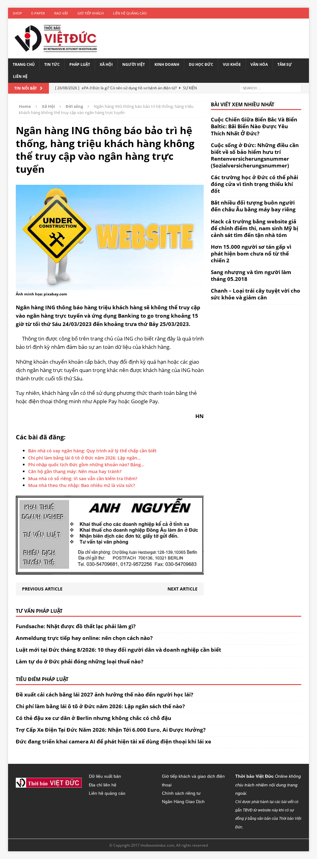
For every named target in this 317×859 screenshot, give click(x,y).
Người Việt (133, 64)
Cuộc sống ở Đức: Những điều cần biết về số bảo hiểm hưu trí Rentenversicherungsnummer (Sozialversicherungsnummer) (255, 155)
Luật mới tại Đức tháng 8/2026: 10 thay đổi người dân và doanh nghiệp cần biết (118, 649)
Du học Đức (201, 64)
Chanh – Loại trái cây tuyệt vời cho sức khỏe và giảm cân (255, 294)
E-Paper (38, 13)
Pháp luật (79, 64)
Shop (17, 13)
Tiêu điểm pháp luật (42, 679)
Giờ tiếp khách (90, 13)
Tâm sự (284, 64)
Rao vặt (61, 13)
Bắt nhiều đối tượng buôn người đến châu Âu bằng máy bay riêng (253, 206)
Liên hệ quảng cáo (130, 13)
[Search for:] (270, 88)
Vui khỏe (232, 64)
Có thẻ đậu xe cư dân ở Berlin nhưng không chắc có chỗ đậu (93, 717)
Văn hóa (259, 64)
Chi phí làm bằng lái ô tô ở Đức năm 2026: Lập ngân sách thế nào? (100, 706)
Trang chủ (24, 64)
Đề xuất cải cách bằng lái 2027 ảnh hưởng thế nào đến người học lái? (104, 694)
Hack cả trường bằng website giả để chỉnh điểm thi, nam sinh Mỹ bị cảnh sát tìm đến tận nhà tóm (254, 228)
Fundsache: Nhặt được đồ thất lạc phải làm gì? (76, 626)
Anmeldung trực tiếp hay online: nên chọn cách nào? (84, 637)
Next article (182, 589)
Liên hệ (20, 76)
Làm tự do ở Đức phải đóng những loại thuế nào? (79, 661)
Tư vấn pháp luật (39, 610)
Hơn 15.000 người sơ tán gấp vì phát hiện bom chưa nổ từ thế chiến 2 (251, 253)
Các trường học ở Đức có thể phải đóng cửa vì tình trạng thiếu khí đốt (254, 184)
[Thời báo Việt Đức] (55, 38)
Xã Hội (106, 64)
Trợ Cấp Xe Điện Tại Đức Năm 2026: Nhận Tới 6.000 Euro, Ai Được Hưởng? (111, 729)
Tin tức (52, 64)
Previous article (42, 589)
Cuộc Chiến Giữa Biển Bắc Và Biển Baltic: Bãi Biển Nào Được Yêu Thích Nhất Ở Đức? (254, 126)
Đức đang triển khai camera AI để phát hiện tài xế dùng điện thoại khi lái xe (113, 741)
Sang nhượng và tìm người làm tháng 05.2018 (251, 275)
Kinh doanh (166, 64)
